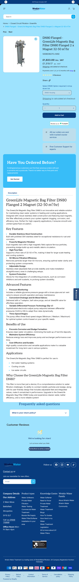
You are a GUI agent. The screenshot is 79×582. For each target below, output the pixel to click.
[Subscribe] (33, 481)
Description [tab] (12, 193)
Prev (5, 32)
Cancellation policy (58, 575)
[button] (4, 8)
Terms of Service (45, 575)
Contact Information (31, 575)
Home (5, 23)
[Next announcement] (73, 1)
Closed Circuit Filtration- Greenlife (23, 23)
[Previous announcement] (5, 1)
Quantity (46, 104)
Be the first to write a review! (39, 449)
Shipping (46, 67)
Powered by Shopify (10, 579)
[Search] (73, 17)
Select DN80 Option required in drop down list (57, 87)
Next (10, 32)
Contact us (8, 471)
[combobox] (39, 16)
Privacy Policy (7, 575)
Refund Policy (18, 575)
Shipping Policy (71, 575)
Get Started (14, 179)
